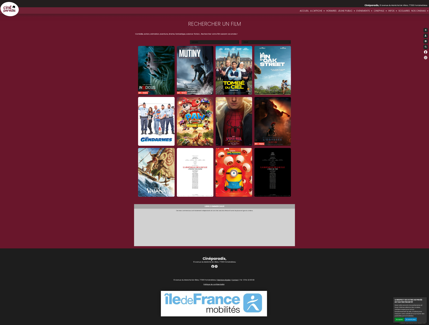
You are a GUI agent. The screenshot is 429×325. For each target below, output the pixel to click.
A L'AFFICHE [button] (316, 10)
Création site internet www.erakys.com (413, 323)
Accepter (399, 319)
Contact (235, 280)
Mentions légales (223, 280)
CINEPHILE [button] (379, 10)
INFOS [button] (391, 10)
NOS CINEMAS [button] (418, 10)
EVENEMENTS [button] (363, 10)
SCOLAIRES (404, 10)
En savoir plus (411, 319)
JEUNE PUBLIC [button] (345, 10)
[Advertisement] (201, 228)
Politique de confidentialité (214, 284)
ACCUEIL (304, 10)
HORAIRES (331, 10)
